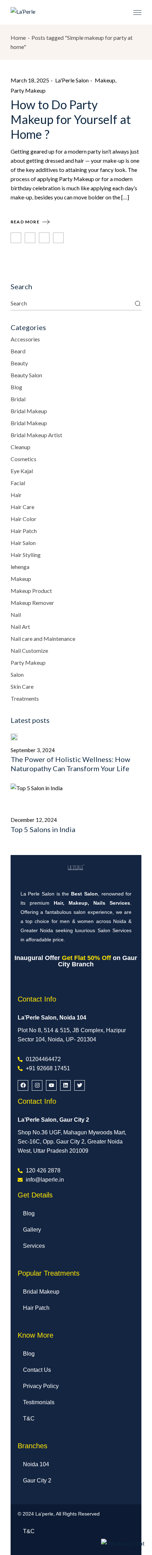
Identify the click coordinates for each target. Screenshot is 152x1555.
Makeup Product (31, 590)
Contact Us (37, 1370)
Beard (18, 351)
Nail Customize (29, 650)
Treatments (25, 698)
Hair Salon (23, 542)
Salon (17, 674)
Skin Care (22, 686)
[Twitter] (79, 1085)
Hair (16, 494)
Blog (16, 387)
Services (34, 1246)
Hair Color (23, 518)
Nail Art (20, 626)
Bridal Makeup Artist (36, 435)
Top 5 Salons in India (43, 829)
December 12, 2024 (34, 820)
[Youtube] (51, 1085)
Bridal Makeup (29, 411)
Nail (16, 614)
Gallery (32, 1230)
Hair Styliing (26, 554)
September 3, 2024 (33, 750)
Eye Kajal (22, 470)
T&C (29, 1418)
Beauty (19, 363)
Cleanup (20, 447)
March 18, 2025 (30, 80)
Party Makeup (28, 90)
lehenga (20, 566)
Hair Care (22, 506)
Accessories (25, 339)
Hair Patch (24, 530)
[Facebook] (23, 1085)
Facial (18, 482)
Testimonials (38, 1402)
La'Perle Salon (72, 80)
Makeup (105, 80)
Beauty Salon (26, 375)
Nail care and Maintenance (43, 638)
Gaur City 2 (37, 1480)
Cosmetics (23, 459)
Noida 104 (36, 1464)
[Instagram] (37, 1085)
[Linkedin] (65, 1085)
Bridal (18, 399)
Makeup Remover (32, 602)
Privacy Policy (41, 1386)
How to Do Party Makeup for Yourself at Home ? (71, 119)
